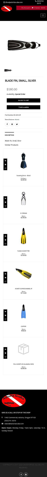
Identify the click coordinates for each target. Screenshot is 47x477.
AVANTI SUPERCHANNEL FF (23, 289)
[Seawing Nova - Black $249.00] (23, 167)
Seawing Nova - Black (24, 176)
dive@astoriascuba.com (14, 2)
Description (9, 135)
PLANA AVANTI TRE (23, 251)
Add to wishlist (24, 107)
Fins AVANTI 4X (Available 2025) (23, 364)
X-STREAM (23, 213)
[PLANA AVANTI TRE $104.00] (23, 243)
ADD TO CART (24, 100)
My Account (25, 8)
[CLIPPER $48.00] (23, 318)
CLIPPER (23, 326)
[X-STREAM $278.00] (23, 205)
